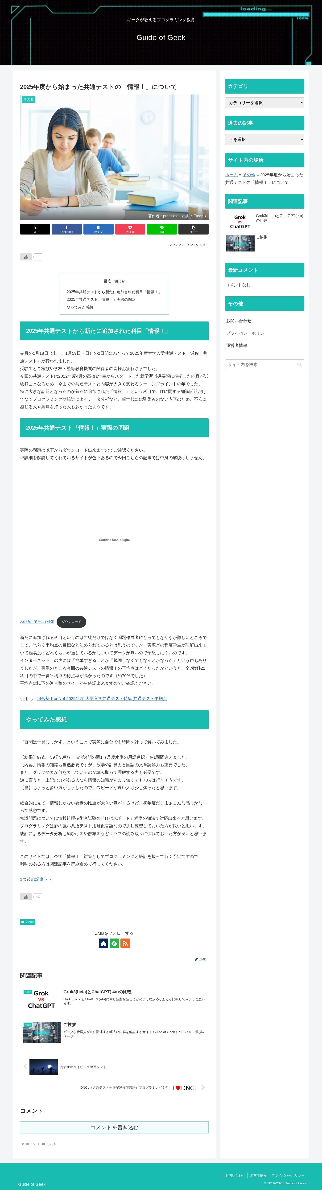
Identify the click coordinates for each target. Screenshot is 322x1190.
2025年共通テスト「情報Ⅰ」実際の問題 (101, 299)
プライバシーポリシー (247, 333)
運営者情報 (236, 345)
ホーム (231, 175)
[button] (193, 229)
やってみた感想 (80, 307)
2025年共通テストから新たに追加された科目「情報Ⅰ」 (114, 292)
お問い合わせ (239, 320)
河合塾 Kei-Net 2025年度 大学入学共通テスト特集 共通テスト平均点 (102, 698)
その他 (29, 922)
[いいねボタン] (26, 256)
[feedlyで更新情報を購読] (114, 943)
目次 (107, 281)
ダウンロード (71, 622)
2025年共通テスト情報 (37, 622)
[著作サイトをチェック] (103, 943)
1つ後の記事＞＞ (36, 879)
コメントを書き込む (114, 1127)
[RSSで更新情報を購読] (125, 943)
